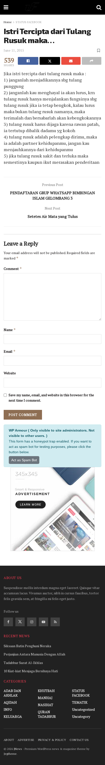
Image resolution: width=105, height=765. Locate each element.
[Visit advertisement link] (52, 509)
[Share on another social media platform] (91, 61)
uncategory (81, 716)
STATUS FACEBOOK (29, 22)
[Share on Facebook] (28, 61)
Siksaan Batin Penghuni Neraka (27, 646)
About (9, 740)
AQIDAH (10, 702)
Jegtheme (10, 754)
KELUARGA (13, 716)
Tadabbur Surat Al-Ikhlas (23, 662)
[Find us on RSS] (55, 622)
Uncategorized (83, 709)
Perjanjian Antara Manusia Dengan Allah (34, 654)
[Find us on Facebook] (8, 622)
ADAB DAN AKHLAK (12, 693)
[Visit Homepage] (52, 7)
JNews (18, 749)
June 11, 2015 (14, 50)
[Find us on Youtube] (43, 622)
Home (8, 22)
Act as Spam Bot (24, 460)
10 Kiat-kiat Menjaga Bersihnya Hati (31, 671)
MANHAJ (45, 697)
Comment (13, 268)
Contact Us (79, 740)
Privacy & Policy (52, 740)
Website (10, 373)
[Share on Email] (71, 61)
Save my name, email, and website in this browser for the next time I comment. (51, 398)
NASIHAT (45, 704)
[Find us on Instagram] (31, 622)
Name (10, 329)
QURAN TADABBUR (47, 714)
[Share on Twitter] (50, 61)
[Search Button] (98, 7)
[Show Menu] (6, 7)
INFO (8, 709)
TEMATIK (79, 702)
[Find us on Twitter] (20, 622)
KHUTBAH (46, 690)
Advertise (26, 740)
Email (10, 351)
